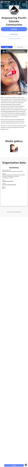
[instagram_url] (5, 188)
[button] (14, 148)
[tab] (6, 47)
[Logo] (5, 2)
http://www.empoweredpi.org (9, 184)
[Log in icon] (26, 2)
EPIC (2, 97)
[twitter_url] (2, 188)
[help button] (26, 465)
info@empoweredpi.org (7, 181)
